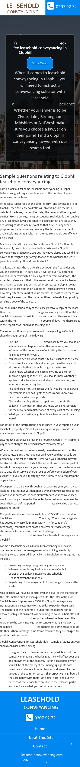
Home (40, 729)
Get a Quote (40, 63)
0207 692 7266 (66, 6)
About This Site (40, 738)
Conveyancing (22, 9)
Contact (40, 746)
